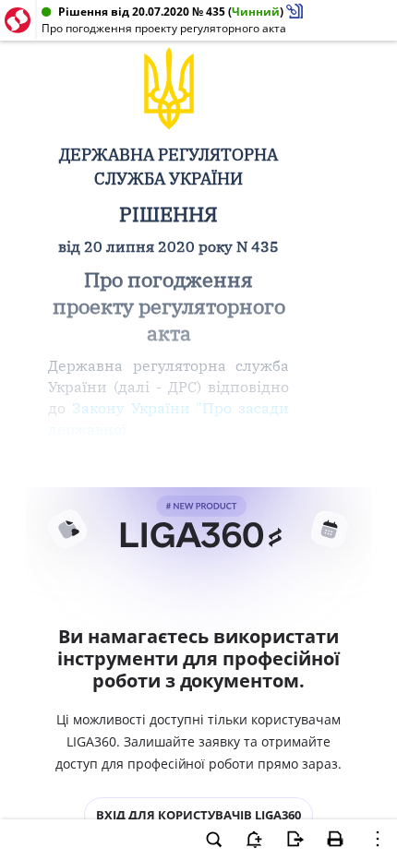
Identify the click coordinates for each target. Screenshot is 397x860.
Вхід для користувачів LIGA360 (198, 814)
